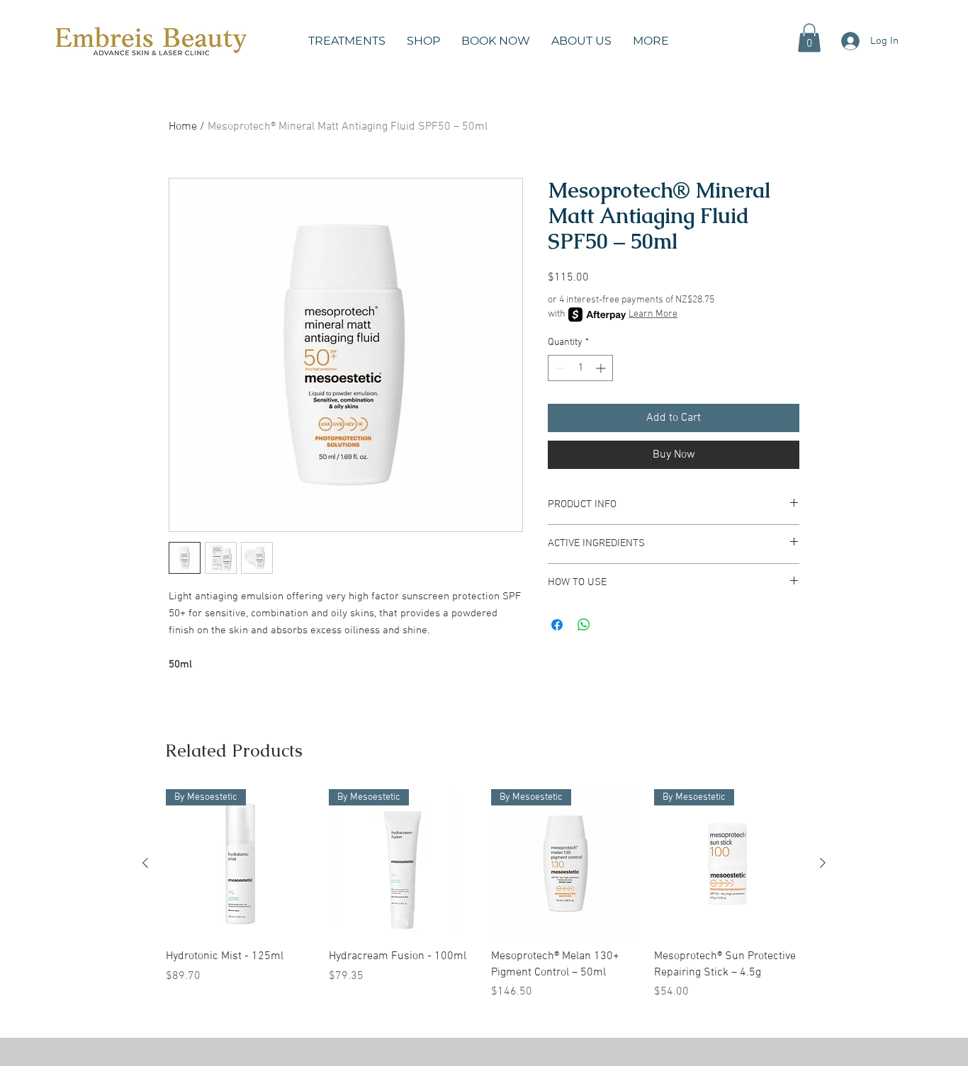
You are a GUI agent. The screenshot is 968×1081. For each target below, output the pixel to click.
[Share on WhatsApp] (583, 624)
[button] (347, 41)
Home (183, 127)
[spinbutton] (580, 368)
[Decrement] (559, 368)
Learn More (653, 314)
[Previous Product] (145, 862)
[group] (484, 894)
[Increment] (602, 368)
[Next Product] (822, 862)
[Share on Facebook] (556, 624)
